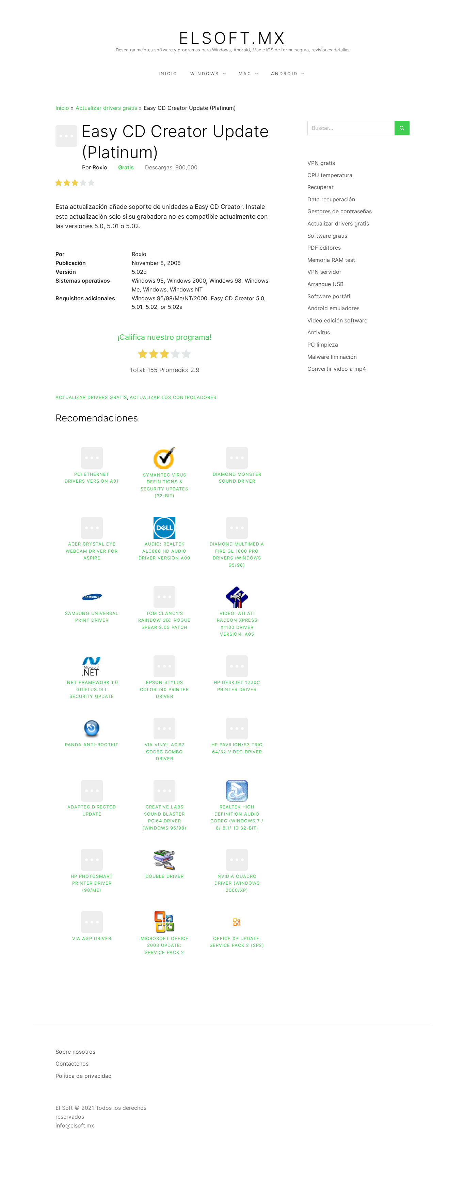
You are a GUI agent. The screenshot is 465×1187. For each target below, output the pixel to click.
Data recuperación (331, 199)
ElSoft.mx (232, 38)
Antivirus (318, 332)
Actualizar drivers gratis (106, 107)
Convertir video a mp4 (336, 368)
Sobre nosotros (75, 1051)
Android (284, 73)
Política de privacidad (83, 1075)
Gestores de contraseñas (339, 211)
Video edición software (337, 320)
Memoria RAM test (331, 259)
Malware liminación (332, 356)
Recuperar (320, 187)
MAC (245, 73)
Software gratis (327, 235)
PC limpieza (322, 344)
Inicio (168, 73)
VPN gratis (321, 163)
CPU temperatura (329, 175)
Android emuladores (333, 308)
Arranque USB (325, 284)
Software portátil (329, 296)
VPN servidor (324, 271)
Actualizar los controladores (173, 397)
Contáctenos (72, 1063)
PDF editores (324, 247)
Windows (204, 73)
